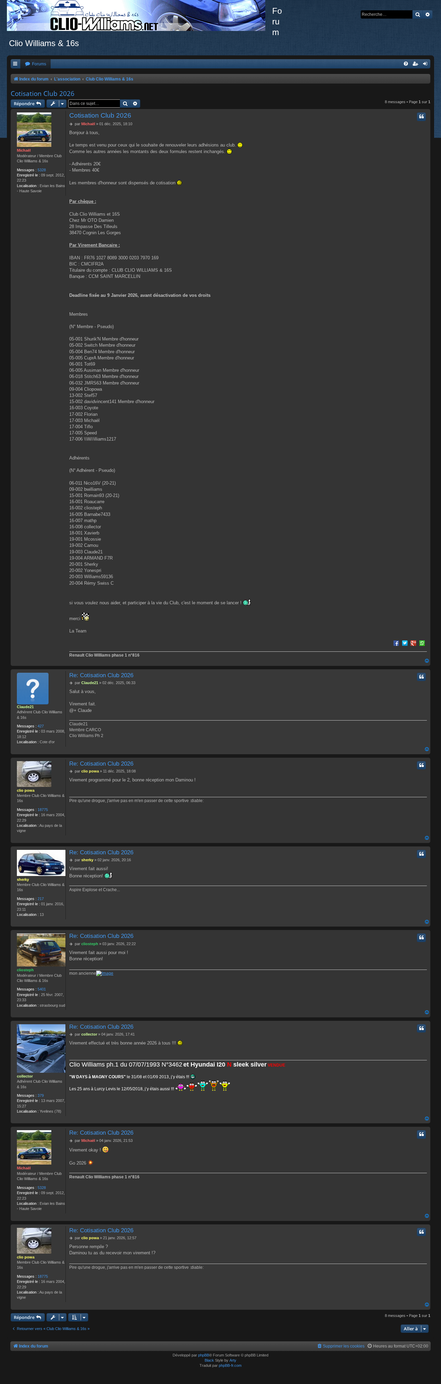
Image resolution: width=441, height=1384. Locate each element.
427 (41, 726)
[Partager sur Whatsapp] (422, 643)
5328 (42, 170)
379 (41, 1095)
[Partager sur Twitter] (405, 643)
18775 (43, 810)
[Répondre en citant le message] (421, 116)
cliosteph (25, 970)
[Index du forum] (139, 15)
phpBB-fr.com (230, 1365)
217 (41, 899)
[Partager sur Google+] (413, 643)
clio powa (25, 790)
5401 (42, 989)
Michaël (24, 150)
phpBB (203, 1355)
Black (209, 1360)
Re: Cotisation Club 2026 (101, 675)
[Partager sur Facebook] (396, 643)
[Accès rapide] (15, 64)
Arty (232, 1360)
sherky (23, 879)
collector (25, 1076)
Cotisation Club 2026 (42, 93)
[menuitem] (35, 64)
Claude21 (25, 707)
